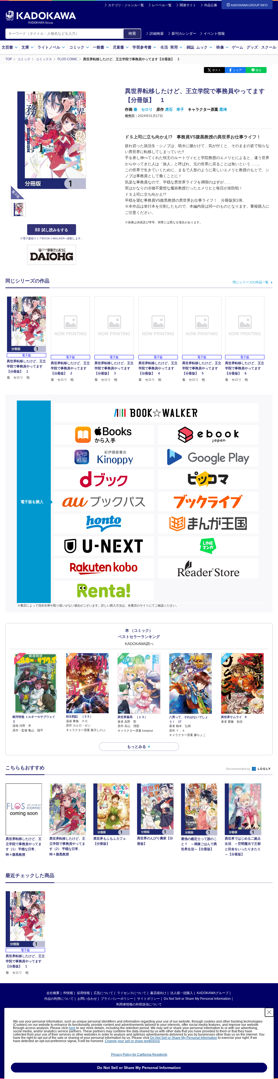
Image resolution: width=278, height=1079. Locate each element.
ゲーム (237, 47)
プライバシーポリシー (117, 999)
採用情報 (83, 993)
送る (258, 70)
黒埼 (223, 109)
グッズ (252, 47)
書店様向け (158, 993)
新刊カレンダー (184, 33)
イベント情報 (214, 33)
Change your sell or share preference (132, 1041)
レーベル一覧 (162, 5)
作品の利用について (59, 999)
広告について (103, 993)
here (72, 1028)
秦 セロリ (143, 109)
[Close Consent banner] (269, 1012)
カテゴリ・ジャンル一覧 (126, 5)
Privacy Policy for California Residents (139, 1054)
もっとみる (136, 746)
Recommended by (238, 768)
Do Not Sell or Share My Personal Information (197, 998)
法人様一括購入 (181, 993)
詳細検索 (157, 33)
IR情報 (68, 993)
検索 (132, 33)
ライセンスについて (131, 993)
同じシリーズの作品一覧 (250, 282)
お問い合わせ (87, 999)
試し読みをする (55, 230)
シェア (237, 70)
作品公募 (210, 5)
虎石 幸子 (174, 109)
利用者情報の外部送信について (139, 1004)
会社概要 (52, 993)
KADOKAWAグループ (213, 993)
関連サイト (188, 5)
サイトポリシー (148, 999)
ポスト (216, 70)
